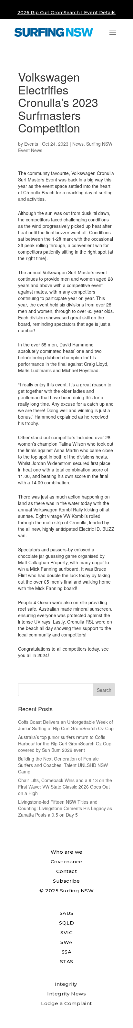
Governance (67, 861)
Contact (66, 871)
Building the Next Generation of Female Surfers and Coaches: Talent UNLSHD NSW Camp (63, 765)
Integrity (66, 984)
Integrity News (66, 994)
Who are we (67, 852)
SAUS (67, 913)
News (78, 144)
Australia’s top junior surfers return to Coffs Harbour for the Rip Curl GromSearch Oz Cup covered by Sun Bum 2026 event (64, 743)
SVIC (66, 932)
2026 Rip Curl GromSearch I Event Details (66, 12)
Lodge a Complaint (66, 1003)
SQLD (66, 923)
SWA (66, 942)
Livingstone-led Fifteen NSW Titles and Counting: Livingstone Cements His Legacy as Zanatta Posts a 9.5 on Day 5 (65, 808)
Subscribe (66, 881)
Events (31, 144)
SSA (67, 952)
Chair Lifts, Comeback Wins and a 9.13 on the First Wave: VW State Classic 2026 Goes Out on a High (65, 786)
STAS (66, 961)
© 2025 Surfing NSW (66, 890)
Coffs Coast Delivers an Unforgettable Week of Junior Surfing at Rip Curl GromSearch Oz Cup (66, 725)
